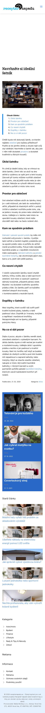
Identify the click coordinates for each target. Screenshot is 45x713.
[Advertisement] (22, 37)
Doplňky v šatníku (18, 130)
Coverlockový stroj (15, 480)
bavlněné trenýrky (33, 369)
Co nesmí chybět (17, 127)
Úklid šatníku (16, 118)
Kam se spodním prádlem (21, 124)
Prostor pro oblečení (19, 121)
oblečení (13, 143)
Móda (41, 382)
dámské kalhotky (25, 253)
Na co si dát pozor (18, 133)
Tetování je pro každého (18, 413)
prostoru (24, 151)
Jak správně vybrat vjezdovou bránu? (21, 562)
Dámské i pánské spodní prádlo (16, 235)
